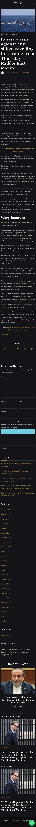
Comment (4, 377)
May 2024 (4, 566)
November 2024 (6, 538)
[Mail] (25, 349)
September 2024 (6, 547)
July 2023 (4, 612)
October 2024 (5, 542)
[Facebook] (4, 349)
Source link (4, 335)
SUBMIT (18, 431)
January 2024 (5, 584)
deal (20, 102)
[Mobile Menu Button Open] (2, 3)
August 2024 (5, 552)
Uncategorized (5, 635)
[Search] (34, 3)
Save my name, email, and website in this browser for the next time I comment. (17, 426)
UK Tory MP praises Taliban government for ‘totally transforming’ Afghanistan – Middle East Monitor (18, 756)
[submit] (32, 448)
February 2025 (5, 528)
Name (3, 401)
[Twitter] (18, 349)
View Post (18, 681)
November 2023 (6, 593)
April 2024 (4, 570)
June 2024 (4, 561)
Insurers (3, 223)
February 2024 (5, 579)
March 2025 (4, 524)
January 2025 (5, 533)
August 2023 (5, 607)
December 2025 (6, 510)
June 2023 (4, 616)
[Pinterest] (11, 349)
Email (21, 401)
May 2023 (4, 621)
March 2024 (5, 575)
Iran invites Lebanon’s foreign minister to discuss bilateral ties (18, 700)
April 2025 (4, 519)
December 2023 (6, 589)
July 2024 (4, 556)
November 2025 (6, 515)
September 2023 (6, 603)
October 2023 (5, 598)
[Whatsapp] (32, 349)
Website (3, 411)
